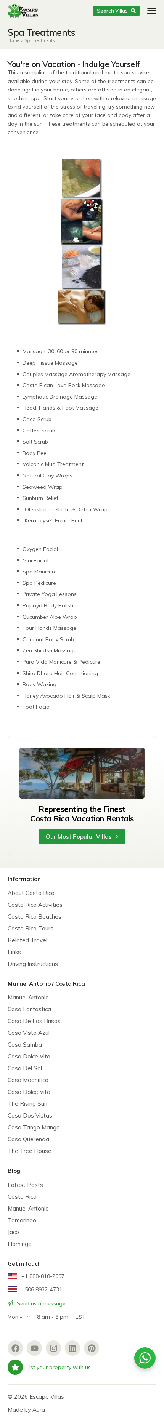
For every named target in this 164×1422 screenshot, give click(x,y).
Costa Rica (22, 1196)
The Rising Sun (27, 1103)
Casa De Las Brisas (34, 1021)
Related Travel (27, 940)
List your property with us (59, 1367)
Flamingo (20, 1243)
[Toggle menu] (151, 11)
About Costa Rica (31, 893)
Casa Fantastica (29, 1009)
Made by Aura (26, 1409)
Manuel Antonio (28, 997)
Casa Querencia (28, 1139)
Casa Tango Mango (34, 1127)
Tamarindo (22, 1220)
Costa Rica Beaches (34, 916)
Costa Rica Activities (35, 904)
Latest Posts (25, 1184)
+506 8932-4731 (41, 1289)
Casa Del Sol (25, 1068)
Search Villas (112, 11)
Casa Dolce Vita (29, 1056)
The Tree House (29, 1151)
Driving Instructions (33, 963)
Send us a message (40, 1303)
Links (14, 952)
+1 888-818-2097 (42, 1276)
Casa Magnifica (28, 1080)
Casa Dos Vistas (30, 1115)
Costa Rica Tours (30, 928)
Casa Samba (25, 1044)
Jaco (13, 1232)
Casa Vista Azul (29, 1032)
